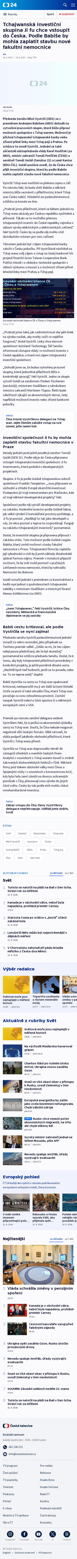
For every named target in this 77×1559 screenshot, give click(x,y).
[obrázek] (38, 83)
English (7, 1552)
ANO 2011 (35, 857)
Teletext (8, 1487)
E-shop (7, 1508)
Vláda (30, 849)
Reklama (45, 1472)
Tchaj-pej (58, 849)
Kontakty (46, 1522)
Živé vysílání (10, 1472)
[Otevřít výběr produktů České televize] (73, 5)
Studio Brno (47, 1480)
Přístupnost (45, 1552)
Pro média (46, 1465)
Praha (43, 849)
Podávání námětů (50, 1508)
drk (4, 54)
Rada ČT (45, 1494)
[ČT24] (10, 5)
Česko (48, 841)
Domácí (22, 833)
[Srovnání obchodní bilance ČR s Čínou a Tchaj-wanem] (38, 298)
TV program (10, 1465)
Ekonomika (39, 833)
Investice (32, 841)
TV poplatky (10, 1480)
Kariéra (44, 1501)
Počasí (7, 1501)
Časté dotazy (48, 1515)
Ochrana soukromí (25, 1552)
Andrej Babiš (12, 849)
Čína (8, 857)
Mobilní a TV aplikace (16, 1515)
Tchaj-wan (58, 833)
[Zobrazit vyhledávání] (65, 5)
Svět (8, 833)
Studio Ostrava (49, 1487)
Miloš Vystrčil (13, 841)
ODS (20, 857)
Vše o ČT (8, 1522)
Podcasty (8, 1494)
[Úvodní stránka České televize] (18, 1425)
